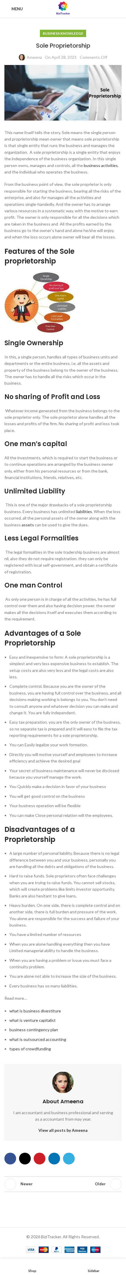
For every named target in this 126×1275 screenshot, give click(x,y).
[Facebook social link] (10, 1158)
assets (28, 524)
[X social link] (25, 1158)
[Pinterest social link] (39, 1158)
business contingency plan (33, 1029)
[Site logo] (63, 8)
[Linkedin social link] (54, 1158)
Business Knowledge (63, 33)
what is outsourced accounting (37, 1039)
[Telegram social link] (69, 1158)
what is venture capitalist (32, 1020)
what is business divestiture (35, 1010)
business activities (101, 165)
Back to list (63, 1184)
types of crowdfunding (30, 1048)
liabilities (84, 511)
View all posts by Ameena (63, 1130)
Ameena (34, 57)
